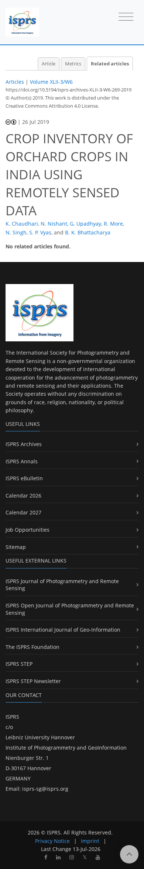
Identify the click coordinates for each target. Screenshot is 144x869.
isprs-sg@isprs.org (45, 788)
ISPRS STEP (19, 663)
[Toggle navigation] (126, 17)
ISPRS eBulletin (24, 478)
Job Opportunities (27, 529)
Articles (15, 81)
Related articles (110, 64)
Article (48, 64)
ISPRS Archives (24, 444)
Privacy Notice (52, 840)
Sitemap (16, 546)
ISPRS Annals (22, 461)
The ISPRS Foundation (32, 646)
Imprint (90, 840)
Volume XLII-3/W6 (51, 81)
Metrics (73, 64)
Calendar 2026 (23, 495)
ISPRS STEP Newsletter (33, 681)
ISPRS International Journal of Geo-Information (63, 629)
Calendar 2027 (23, 512)
